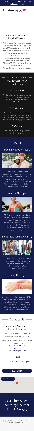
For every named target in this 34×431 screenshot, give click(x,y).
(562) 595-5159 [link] (19, 346)
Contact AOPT (17, 371)
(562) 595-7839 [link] (18, 348)
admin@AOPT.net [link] (19, 351)
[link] (17, 10)
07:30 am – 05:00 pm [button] (21, 361)
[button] (4, 10)
